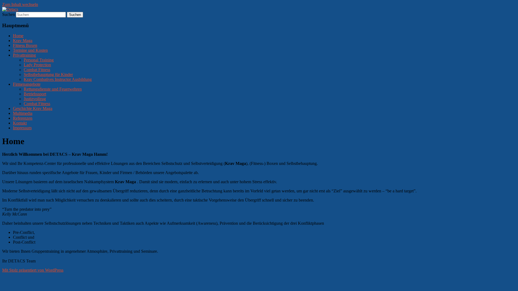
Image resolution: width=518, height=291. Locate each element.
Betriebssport (35, 94)
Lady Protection (37, 65)
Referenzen (22, 118)
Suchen (8, 14)
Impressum (22, 128)
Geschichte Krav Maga (32, 108)
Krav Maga (22, 40)
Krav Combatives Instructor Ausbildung (58, 79)
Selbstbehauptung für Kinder (48, 74)
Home (18, 35)
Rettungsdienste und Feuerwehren (53, 89)
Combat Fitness (37, 69)
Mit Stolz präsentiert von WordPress (32, 270)
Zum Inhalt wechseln (20, 4)
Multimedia (22, 113)
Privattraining (24, 55)
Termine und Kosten (30, 50)
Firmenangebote (26, 84)
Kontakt (20, 123)
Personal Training (39, 60)
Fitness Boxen (25, 45)
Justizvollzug (35, 98)
